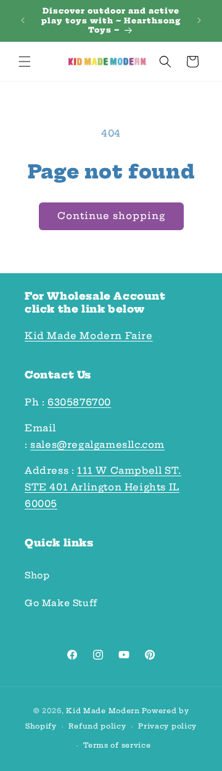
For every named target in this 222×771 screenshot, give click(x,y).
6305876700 (79, 402)
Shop (37, 575)
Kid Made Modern (103, 710)
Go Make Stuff (61, 603)
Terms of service (116, 745)
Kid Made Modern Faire (89, 336)
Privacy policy (167, 726)
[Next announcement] (199, 20)
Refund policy (97, 726)
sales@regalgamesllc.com (97, 444)
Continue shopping (111, 216)
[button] (24, 61)
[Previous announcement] (22, 20)
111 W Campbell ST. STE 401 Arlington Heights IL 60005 (103, 487)
